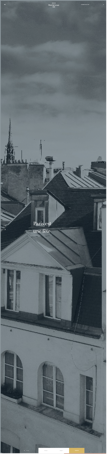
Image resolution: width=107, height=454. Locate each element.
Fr (103, 4)
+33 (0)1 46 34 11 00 (85, 4)
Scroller (27, 450)
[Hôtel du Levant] (53, 5)
